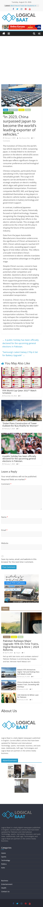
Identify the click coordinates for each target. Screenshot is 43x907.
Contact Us (5, 891)
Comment (6, 484)
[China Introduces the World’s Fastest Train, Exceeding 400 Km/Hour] (8, 681)
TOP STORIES (8, 113)
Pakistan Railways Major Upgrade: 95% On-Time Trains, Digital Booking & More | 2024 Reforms (21, 645)
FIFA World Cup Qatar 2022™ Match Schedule (19, 391)
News (28, 110)
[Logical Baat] (3, 33)
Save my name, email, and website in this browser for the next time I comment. (18, 560)
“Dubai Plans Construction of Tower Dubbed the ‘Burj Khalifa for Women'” (20, 424)
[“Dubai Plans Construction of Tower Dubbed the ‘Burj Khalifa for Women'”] (21, 401)
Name (4, 517)
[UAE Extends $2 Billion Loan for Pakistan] (8, 694)
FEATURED (13, 110)
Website (4, 543)
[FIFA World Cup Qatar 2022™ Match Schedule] (21, 368)
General (6, 637)
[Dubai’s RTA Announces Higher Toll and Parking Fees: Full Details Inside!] (8, 668)
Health (3, 888)
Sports (3, 857)
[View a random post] (39, 33)
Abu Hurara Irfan (24, 138)
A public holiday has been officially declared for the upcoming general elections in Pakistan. (20, 343)
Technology (5, 860)
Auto (5, 110)
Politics (4, 864)
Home (3, 853)
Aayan (18, 653)
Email (4, 530)
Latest (21, 110)
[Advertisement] (21, 62)
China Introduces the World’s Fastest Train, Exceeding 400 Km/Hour (28, 684)
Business (4, 881)
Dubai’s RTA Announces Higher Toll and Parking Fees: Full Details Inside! (28, 672)
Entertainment (6, 884)
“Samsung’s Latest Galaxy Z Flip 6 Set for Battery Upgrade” (20, 354)
